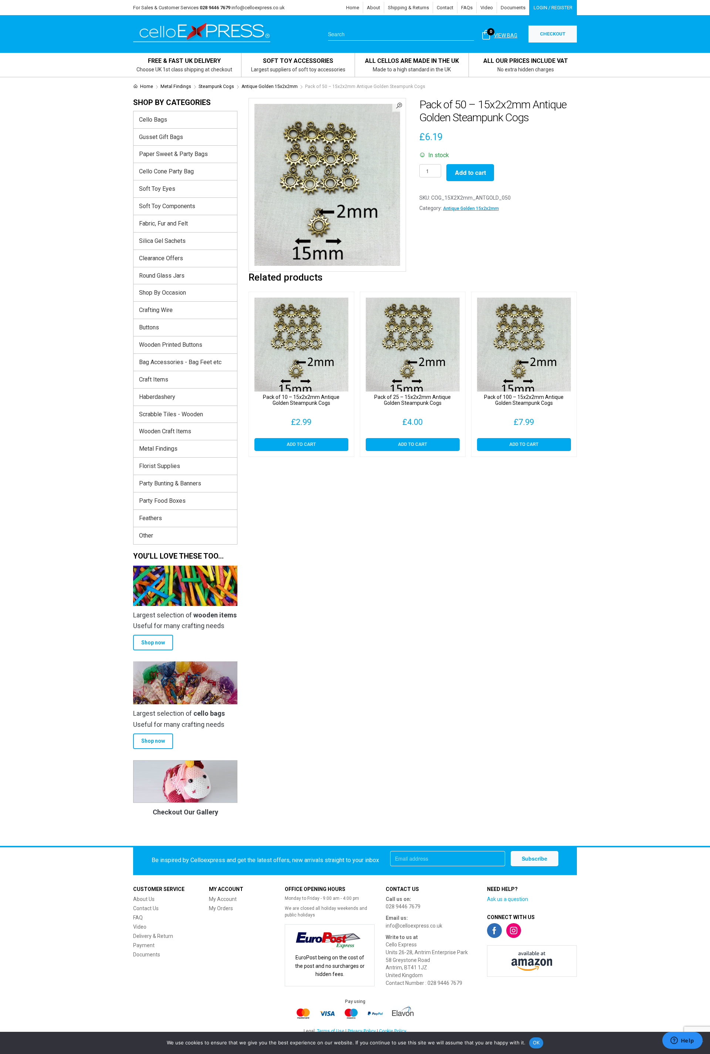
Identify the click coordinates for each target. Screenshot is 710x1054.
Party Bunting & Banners (170, 483)
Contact (445, 7)
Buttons (149, 327)
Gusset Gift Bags (161, 136)
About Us (144, 899)
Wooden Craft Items (165, 431)
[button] (399, 105)
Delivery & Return (153, 936)
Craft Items (153, 379)
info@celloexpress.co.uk (258, 7)
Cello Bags (153, 119)
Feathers (150, 518)
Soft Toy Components (167, 206)
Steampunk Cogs (216, 86)
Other (146, 535)
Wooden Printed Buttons (170, 344)
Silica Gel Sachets (162, 240)
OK (536, 1042)
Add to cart (470, 172)
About (373, 7)
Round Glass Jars (162, 275)
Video (486, 7)
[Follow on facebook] (494, 930)
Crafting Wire (156, 310)
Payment (144, 945)
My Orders (221, 908)
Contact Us (146, 908)
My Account (223, 899)
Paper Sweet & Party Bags (173, 153)
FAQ (138, 918)
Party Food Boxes (162, 500)
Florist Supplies (159, 466)
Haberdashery (157, 396)
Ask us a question (507, 899)
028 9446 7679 (403, 906)
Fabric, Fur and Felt (163, 223)
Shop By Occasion (162, 292)
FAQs (467, 7)
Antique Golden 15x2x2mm (269, 86)
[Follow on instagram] (513, 930)
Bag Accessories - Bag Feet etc (180, 362)
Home (352, 7)
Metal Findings (175, 86)
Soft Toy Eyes (157, 188)
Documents (513, 7)
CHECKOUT (552, 34)
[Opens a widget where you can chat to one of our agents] (682, 1041)
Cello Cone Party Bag (166, 171)
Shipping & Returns (408, 7)
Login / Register (553, 7)
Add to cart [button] (301, 444)
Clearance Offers (161, 258)
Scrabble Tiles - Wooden (171, 414)
